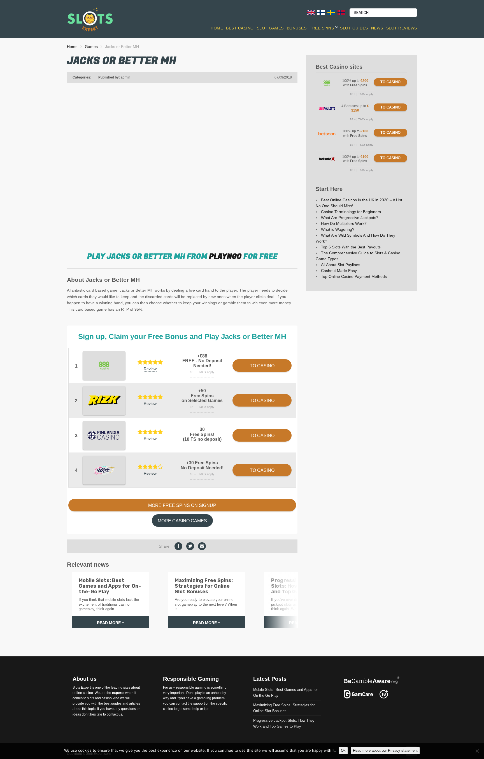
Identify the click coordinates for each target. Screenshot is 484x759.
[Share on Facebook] (178, 546)
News (377, 28)
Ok (343, 750)
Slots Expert (82, 687)
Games (91, 46)
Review (150, 368)
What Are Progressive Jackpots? (349, 217)
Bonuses (297, 28)
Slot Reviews (401, 28)
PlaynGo (225, 256)
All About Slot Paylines (340, 264)
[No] (477, 751)
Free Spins (322, 28)
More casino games (182, 520)
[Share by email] (202, 546)
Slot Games (270, 28)
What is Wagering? (337, 229)
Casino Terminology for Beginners (351, 211)
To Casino (390, 82)
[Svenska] (331, 12)
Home (217, 28)
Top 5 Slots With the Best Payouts (351, 247)
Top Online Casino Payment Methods (354, 276)
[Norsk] (341, 12)
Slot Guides (354, 28)
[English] (311, 12)
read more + (110, 622)
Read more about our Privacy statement (385, 750)
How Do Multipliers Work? (344, 223)
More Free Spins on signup (182, 505)
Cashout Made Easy (339, 270)
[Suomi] (321, 12)
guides (116, 704)
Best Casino (240, 28)
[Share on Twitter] (190, 546)
